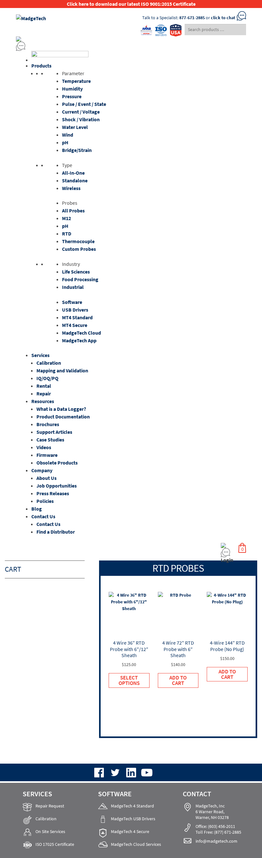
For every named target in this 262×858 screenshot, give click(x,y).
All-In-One (73, 173)
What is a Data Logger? (61, 409)
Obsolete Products (57, 462)
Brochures (47, 424)
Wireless (71, 188)
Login (227, 559)
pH (65, 142)
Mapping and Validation (62, 370)
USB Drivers (75, 309)
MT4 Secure (74, 325)
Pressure (71, 96)
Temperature (76, 81)
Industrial (73, 287)
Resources (42, 401)
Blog (36, 508)
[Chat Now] (131, 46)
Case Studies (50, 439)
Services (40, 355)
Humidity (72, 88)
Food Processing (80, 279)
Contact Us (43, 516)
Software (72, 302)
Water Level (75, 127)
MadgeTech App (79, 340)
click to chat (223, 17)
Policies (45, 501)
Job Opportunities (56, 485)
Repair (43, 393)
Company (41, 470)
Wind (67, 134)
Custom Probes (79, 249)
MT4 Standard (77, 317)
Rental (43, 386)
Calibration (48, 363)
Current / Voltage (81, 111)
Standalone (75, 180)
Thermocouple (78, 241)
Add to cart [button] (178, 680)
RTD (66, 233)
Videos (43, 447)
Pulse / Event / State (84, 104)
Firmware (47, 455)
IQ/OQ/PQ (47, 378)
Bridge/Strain (77, 150)
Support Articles (54, 432)
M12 (66, 218)
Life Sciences (76, 271)
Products (41, 65)
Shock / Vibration (81, 119)
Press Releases (52, 493)
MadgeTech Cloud (81, 333)
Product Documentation (63, 416)
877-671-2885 (192, 17)
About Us (46, 478)
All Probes (73, 210)
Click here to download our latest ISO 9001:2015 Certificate (131, 4)
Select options (129, 680)
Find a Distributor (55, 531)
